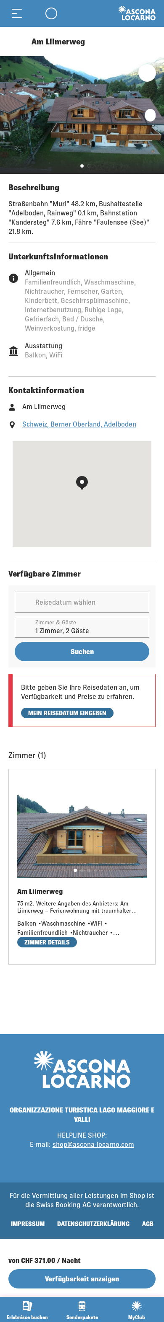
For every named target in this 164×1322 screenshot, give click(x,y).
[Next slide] (155, 115)
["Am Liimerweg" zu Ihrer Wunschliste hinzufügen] (147, 73)
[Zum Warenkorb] (33, 13)
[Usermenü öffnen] (51, 13)
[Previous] (15, 41)
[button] (82, 166)
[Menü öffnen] (16, 13)
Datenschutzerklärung (93, 1223)
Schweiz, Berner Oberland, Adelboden (79, 424)
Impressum (28, 1223)
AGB (147, 1223)
